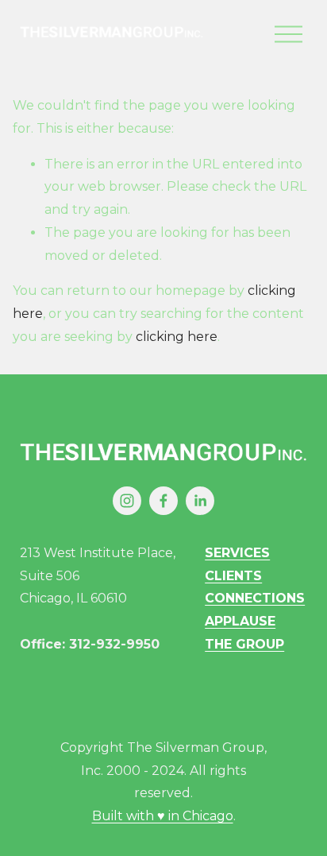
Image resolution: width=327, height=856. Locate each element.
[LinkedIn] (200, 500)
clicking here (176, 336)
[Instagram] (127, 500)
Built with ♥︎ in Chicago (162, 815)
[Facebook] (163, 500)
